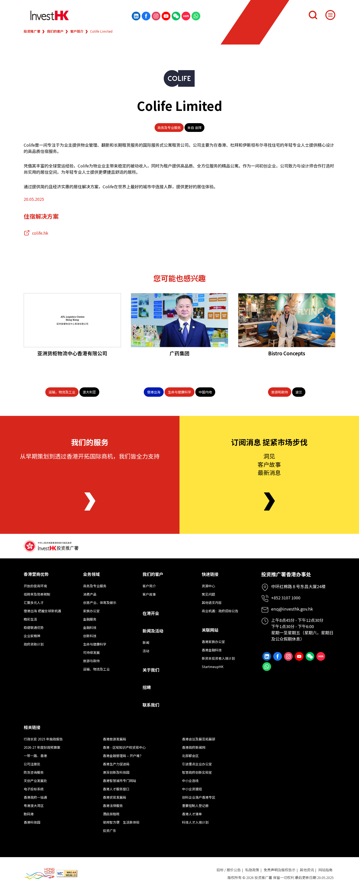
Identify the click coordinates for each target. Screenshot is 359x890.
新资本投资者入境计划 (218, 658)
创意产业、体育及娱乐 (99, 602)
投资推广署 (32, 31)
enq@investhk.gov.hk (292, 609)
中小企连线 (190, 780)
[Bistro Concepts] (286, 320)
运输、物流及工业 (96, 669)
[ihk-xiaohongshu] (186, 16)
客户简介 (77, 31)
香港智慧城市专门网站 (119, 780)
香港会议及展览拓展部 (198, 738)
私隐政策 (252, 869)
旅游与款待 (91, 660)
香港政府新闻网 (193, 747)
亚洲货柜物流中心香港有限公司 (72, 353)
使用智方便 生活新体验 (121, 822)
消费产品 (89, 594)
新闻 (146, 642)
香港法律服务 (113, 805)
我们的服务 (89, 442)
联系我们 (151, 705)
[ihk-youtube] (166, 16)
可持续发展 (91, 652)
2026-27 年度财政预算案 (42, 747)
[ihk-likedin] (136, 16)
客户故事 (149, 594)
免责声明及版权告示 (279, 869)
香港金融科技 (212, 649)
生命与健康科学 (94, 644)
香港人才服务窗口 (116, 788)
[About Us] (90, 501)
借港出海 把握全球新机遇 (42, 610)
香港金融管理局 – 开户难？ (123, 755)
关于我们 (151, 670)
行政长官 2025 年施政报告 (43, 738)
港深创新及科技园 (116, 772)
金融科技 (89, 627)
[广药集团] (179, 320)
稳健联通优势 (34, 627)
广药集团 (179, 353)
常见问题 (208, 594)
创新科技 (89, 635)
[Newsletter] (269, 501)
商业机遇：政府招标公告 (220, 610)
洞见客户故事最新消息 (269, 464)
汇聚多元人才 (34, 602)
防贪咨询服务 (34, 772)
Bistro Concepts (286, 353)
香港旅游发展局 (114, 738)
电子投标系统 (34, 788)
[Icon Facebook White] (146, 16)
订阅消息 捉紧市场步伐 (269, 442)
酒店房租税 (111, 813)
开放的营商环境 (35, 585)
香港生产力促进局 (116, 763)
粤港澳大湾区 (34, 805)
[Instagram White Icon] (156, 16)
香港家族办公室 (213, 641)
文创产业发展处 (35, 780)
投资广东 (109, 830)
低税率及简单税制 (37, 594)
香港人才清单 (192, 813)
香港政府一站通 (35, 797)
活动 (146, 650)
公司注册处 (32, 763)
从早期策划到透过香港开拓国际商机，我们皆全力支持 (90, 456)
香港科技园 (32, 822)
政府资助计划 (34, 644)
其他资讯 (307, 869)
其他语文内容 (212, 602)
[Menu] (330, 15)
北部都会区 (190, 755)
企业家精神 (32, 635)
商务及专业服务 (169, 127)
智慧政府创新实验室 (197, 772)
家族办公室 (91, 610)
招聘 (147, 687)
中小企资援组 (192, 788)
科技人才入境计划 (195, 822)
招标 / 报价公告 (228, 869)
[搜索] (313, 15)
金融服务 (89, 619)
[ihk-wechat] (176, 16)
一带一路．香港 (35, 755)
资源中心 (208, 585)
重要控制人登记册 (195, 805)
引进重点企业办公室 (197, 763)
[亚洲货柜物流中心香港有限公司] (72, 320)
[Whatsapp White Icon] (196, 16)
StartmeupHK (212, 666)
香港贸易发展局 (114, 797)
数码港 (29, 813)
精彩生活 (30, 619)
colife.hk (40, 233)
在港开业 (151, 613)
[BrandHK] (39, 873)
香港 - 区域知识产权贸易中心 (124, 747)
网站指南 (325, 869)
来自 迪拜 (194, 127)
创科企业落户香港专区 (198, 797)
